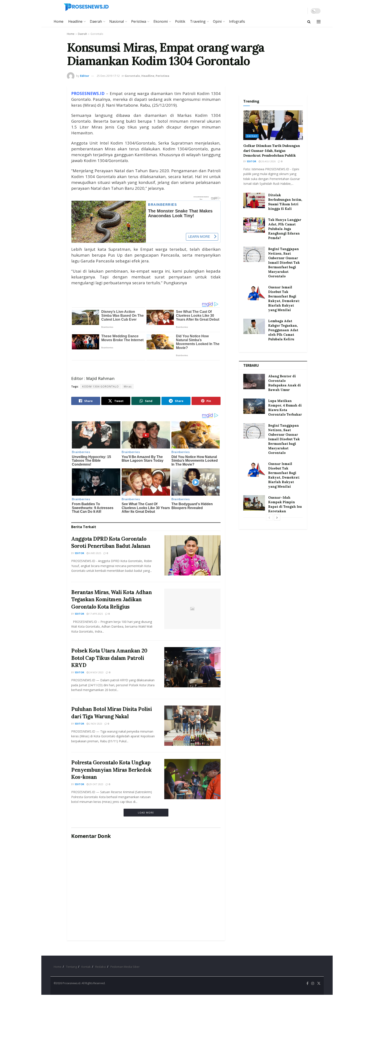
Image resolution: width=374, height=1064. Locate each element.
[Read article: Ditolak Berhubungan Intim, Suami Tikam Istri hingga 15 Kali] (254, 200)
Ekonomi (160, 21)
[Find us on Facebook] (307, 983)
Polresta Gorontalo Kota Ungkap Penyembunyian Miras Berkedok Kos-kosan (111, 769)
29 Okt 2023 (96, 784)
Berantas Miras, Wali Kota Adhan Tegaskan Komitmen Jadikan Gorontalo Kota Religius (111, 599)
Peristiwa (138, 21)
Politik (180, 21)
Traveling (198, 21)
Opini (217, 21)
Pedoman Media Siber (125, 967)
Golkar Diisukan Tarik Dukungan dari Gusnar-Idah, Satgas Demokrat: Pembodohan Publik (271, 150)
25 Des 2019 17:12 (108, 76)
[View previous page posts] (269, 517)
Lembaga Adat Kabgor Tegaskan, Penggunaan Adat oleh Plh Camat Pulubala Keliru (283, 330)
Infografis (237, 21)
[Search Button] (309, 21)
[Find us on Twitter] (319, 983)
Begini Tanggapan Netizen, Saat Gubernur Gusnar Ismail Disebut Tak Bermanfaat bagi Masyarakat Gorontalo (284, 262)
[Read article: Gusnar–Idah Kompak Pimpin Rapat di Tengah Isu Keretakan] (254, 503)
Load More (146, 812)
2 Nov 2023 (95, 723)
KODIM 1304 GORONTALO (100, 386)
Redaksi (100, 967)
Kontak (86, 967)
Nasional (116, 21)
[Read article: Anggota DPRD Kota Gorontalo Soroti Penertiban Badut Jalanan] (192, 555)
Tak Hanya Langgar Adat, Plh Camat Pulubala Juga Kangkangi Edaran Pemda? (284, 229)
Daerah (96, 21)
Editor (84, 76)
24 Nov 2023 (96, 672)
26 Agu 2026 (268, 161)
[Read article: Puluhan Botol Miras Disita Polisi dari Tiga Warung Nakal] (192, 726)
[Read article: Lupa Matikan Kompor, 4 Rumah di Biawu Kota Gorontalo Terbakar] (254, 406)
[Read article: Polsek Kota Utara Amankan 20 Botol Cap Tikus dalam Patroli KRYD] (192, 667)
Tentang (71, 967)
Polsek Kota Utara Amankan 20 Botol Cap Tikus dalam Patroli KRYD (109, 658)
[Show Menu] (319, 21)
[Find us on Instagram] (312, 983)
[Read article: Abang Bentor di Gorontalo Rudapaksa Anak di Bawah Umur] (254, 381)
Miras (128, 386)
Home (58, 21)
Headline (75, 21)
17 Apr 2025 (96, 613)
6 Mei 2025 (95, 553)
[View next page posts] (277, 517)
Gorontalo (96, 34)
